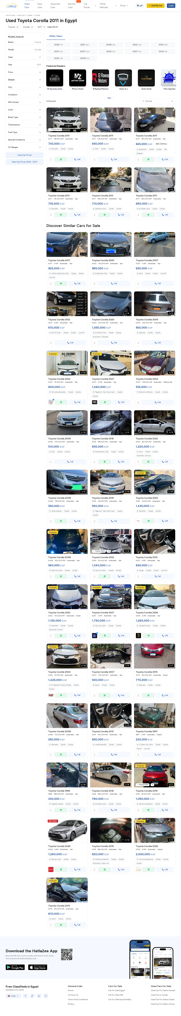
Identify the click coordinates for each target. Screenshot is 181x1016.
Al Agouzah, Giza (101, 273)
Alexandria (142, 149)
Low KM (52, 277)
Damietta (54, 149)
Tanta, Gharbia (56, 511)
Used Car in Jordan (159, 995)
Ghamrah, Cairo (100, 209)
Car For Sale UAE (115, 995)
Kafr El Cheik (56, 333)
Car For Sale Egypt (116, 990)
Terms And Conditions (78, 999)
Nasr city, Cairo (56, 570)
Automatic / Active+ (144, 456)
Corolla (70, 149)
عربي (141, 5)
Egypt (13, 996)
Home (70, 990)
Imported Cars (55, 6)
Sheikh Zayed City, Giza (59, 273)
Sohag (141, 570)
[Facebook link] (25, 996)
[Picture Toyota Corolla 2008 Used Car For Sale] (67, 715)
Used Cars (27, 6)
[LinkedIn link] (39, 996)
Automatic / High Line (101, 863)
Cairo (141, 273)
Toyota (63, 149)
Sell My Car (156, 5)
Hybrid (139, 749)
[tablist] (110, 36)
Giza (96, 149)
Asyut (97, 685)
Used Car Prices (25, 155)
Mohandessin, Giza (101, 452)
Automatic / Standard (100, 337)
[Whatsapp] (60, 159)
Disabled (140, 153)
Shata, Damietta (100, 745)
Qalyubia (142, 333)
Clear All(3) (52, 27)
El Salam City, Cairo (146, 745)
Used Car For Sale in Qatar (162, 999)
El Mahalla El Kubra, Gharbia (61, 685)
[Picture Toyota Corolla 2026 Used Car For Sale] (67, 830)
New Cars (39, 6)
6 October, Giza (144, 209)
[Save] (84, 111)
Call (78, 159)
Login (171, 5)
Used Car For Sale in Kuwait (163, 990)
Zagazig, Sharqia (57, 804)
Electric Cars (74, 5)
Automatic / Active (56, 630)
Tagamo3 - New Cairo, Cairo (105, 511)
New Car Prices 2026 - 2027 (24, 162)
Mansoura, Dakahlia (145, 804)
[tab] (55, 36)
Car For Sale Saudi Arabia (119, 999)
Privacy (71, 1004)
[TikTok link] (32, 996)
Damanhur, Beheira (145, 392)
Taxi (165, 149)
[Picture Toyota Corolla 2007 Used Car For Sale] (154, 244)
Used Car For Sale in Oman (163, 1004)
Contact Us (73, 995)
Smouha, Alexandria (58, 392)
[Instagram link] (46, 996)
